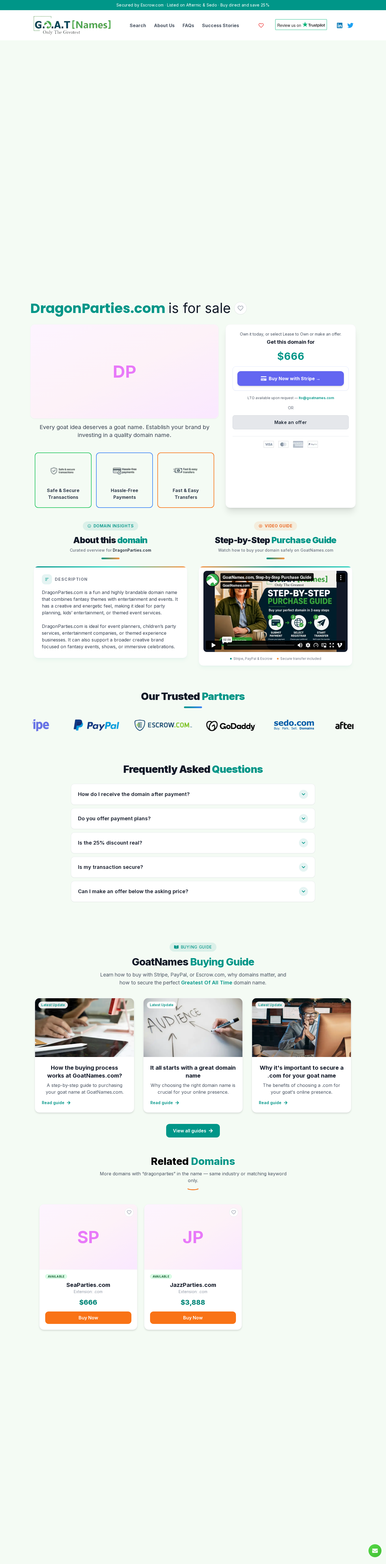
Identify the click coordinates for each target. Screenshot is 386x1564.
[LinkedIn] (340, 25)
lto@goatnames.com (316, 398)
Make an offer (290, 422)
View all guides (189, 1131)
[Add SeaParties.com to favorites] (129, 1212)
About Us (164, 25)
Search (138, 25)
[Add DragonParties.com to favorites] (240, 308)
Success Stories (220, 25)
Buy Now (88, 1318)
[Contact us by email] (374, 1550)
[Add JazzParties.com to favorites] (233, 1212)
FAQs (188, 25)
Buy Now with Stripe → (294, 378)
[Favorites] (261, 25)
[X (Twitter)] (350, 25)
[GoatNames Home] (72, 25)
